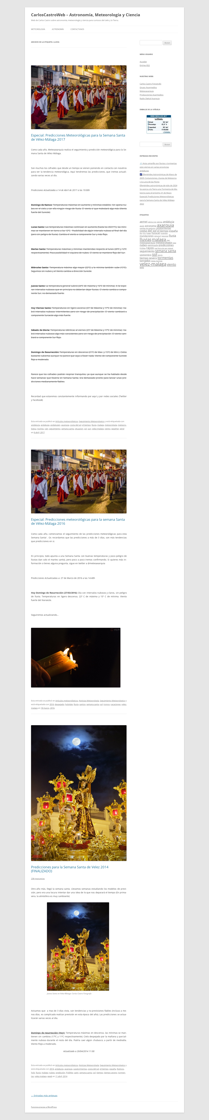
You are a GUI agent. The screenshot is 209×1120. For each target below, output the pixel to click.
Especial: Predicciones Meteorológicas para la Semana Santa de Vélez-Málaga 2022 (157, 200)
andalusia (45, 425)
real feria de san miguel (163, 248)
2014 (52, 1069)
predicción (60, 1072)
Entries (145, 65)
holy (33, 1072)
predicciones (166, 245)
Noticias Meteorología (89, 700)
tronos (107, 704)
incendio (164, 233)
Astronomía (58, 29)
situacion (79, 428)
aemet (143, 221)
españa (112, 1069)
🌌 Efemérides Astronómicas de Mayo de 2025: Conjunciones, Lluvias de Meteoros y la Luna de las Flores (158, 178)
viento (107, 428)
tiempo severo (110, 1072)
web (142, 267)
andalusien (55, 425)
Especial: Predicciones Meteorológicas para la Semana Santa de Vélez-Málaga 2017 (78, 137)
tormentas (165, 258)
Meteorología (38, 29)
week (49, 1076)
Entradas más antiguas (44, 1095)
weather (115, 428)
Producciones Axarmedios (151, 94)
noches (40, 428)
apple (142, 226)
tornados (145, 260)
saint (76, 1072)
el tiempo (86, 425)
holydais (69, 704)
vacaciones (116, 704)
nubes (52, 1072)
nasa (174, 243)
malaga (100, 425)
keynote (165, 236)
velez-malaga (98, 428)
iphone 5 (157, 236)
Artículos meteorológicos (66, 421)
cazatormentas (80, 1069)
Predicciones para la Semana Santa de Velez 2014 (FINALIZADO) (69, 869)
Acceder (143, 61)
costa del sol (75, 425)
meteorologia (111, 425)
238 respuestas (38, 878)
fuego (148, 233)
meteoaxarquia (147, 242)
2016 (52, 704)
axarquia (65, 425)
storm (160, 255)
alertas (159, 222)
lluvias (145, 239)
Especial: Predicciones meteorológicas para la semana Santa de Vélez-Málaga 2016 (78, 521)
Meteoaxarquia (147, 91)
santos (82, 704)
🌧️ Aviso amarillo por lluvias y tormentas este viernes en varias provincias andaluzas (158, 167)
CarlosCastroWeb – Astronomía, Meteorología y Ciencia (85, 14)
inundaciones (147, 235)
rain (46, 428)
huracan (156, 233)
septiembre (145, 254)
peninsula (153, 245)
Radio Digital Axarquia (150, 98)
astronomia (150, 225)
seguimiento (54, 428)
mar (168, 240)
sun (89, 428)
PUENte (69, 1072)
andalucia (35, 425)
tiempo (100, 1072)
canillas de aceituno (147, 228)
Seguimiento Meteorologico (91, 421)
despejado (59, 704)
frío (144, 233)
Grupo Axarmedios (148, 87)
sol (85, 428)
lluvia (94, 425)
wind (122, 428)
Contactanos (77, 29)
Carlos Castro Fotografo (150, 83)
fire (141, 233)
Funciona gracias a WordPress (44, 1107)
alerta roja (152, 222)
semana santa (67, 428)
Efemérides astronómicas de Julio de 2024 (158, 185)
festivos (120, 1069)
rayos (150, 248)
